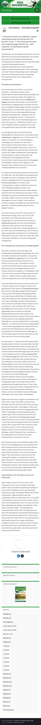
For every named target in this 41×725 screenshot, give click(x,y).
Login (31, 720)
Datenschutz (26, 720)
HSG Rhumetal (7, 10)
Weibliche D (7, 694)
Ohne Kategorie (8, 710)
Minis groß (6, 702)
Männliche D (7, 678)
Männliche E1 (7, 682)
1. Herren (6, 654)
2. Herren (6, 658)
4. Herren (6, 666)
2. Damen (6, 650)
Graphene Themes (18, 722)
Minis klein (6, 706)
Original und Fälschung (21, 19)
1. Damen (6, 646)
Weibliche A (7, 642)
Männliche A (7, 638)
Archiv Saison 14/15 (9, 626)
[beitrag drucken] (37, 31)
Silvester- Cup (8, 634)
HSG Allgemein (8, 622)
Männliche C (7, 674)
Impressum (18, 720)
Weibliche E (7, 698)
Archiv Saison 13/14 (9, 630)
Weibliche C (7, 690)
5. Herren (6, 670)
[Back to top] (36, 720)
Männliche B (7, 618)
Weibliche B (7, 614)
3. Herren (6, 662)
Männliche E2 (7, 686)
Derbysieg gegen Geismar (19, 23)
